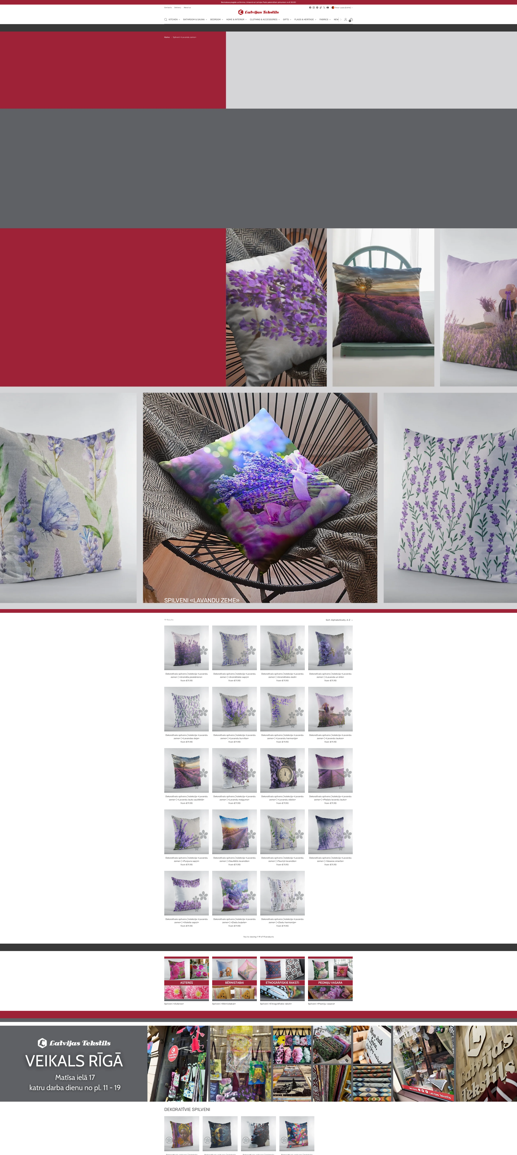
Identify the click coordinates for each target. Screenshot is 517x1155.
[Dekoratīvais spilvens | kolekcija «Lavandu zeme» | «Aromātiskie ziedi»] (282, 648)
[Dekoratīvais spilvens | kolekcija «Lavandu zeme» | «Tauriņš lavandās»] (282, 831)
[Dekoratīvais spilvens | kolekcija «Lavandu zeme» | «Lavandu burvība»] (234, 709)
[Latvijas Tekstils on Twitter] (324, 7)
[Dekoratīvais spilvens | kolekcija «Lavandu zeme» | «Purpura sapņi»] (186, 831)
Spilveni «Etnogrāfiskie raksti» (276, 1003)
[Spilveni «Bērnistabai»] (234, 978)
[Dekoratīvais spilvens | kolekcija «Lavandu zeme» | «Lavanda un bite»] (330, 648)
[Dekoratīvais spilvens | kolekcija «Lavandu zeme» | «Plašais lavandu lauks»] (330, 770)
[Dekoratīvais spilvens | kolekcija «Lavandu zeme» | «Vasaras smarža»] (330, 831)
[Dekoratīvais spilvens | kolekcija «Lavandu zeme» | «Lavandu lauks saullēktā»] (186, 770)
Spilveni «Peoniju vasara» (321, 1003)
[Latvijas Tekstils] (258, 12)
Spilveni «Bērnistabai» (224, 1003)
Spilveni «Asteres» (174, 1003)
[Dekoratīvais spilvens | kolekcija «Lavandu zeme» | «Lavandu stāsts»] (282, 770)
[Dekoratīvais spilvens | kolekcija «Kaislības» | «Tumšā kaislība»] (258, 1133)
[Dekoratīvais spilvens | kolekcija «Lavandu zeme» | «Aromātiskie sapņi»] (234, 648)
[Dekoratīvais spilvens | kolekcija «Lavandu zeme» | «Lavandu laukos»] (330, 709)
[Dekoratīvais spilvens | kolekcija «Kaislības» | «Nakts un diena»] (220, 1133)
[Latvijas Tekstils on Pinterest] (317, 7)
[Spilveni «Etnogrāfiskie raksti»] (282, 978)
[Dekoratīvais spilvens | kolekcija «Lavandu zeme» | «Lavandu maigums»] (234, 770)
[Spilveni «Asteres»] (186, 978)
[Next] (341, 19)
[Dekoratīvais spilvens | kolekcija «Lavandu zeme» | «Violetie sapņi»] (186, 893)
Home (167, 37)
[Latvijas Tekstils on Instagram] (313, 7)
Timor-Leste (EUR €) (343, 8)
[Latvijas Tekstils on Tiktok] (320, 7)
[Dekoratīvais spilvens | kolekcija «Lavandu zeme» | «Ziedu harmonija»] (282, 893)
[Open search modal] (165, 19)
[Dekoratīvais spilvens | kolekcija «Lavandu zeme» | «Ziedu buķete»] (234, 893)
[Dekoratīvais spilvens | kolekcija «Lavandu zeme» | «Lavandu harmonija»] (282, 709)
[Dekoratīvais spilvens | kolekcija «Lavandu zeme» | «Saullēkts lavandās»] (234, 831)
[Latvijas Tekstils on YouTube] (327, 7)
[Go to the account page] (345, 19)
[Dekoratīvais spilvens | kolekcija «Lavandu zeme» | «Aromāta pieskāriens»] (186, 648)
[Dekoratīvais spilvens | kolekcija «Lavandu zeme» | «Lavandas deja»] (186, 709)
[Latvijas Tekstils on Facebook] (310, 7)
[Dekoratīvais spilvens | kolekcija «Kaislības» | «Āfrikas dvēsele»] (181, 1133)
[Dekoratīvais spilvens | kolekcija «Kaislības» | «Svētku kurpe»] (296, 1133)
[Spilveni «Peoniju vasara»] (330, 978)
